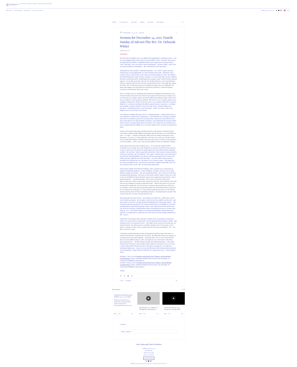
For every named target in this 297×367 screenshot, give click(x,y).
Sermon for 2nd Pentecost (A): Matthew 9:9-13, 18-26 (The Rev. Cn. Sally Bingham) (123, 296)
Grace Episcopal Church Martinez (149, 344)
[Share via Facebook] (120, 276)
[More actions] (176, 33)
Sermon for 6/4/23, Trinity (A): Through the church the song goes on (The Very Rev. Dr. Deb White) (148, 308)
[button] (183, 22)
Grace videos (134, 22)
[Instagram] (281, 10)
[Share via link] (132, 276)
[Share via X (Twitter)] (124, 276)
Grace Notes (150, 22)
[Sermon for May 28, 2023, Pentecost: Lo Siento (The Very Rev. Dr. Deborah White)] (173, 298)
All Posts (114, 22)
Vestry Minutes (160, 22)
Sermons (142, 22)
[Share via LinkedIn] (128, 276)
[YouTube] (278, 10)
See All (183, 289)
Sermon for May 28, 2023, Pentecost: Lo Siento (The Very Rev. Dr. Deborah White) (173, 308)
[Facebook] (276, 10)
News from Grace (123, 22)
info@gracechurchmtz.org (267, 10)
